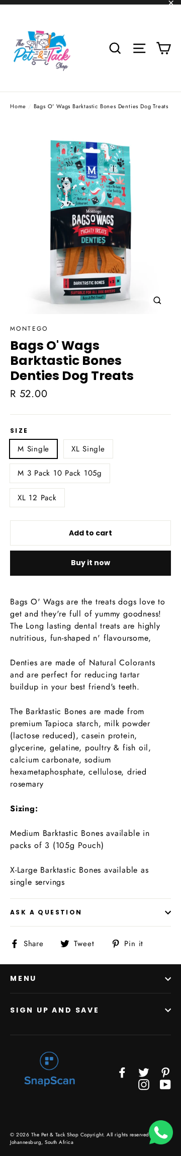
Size (19, 430)
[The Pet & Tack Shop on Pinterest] (165, 1072)
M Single (33, 448)
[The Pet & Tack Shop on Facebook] (122, 1072)
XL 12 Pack (37, 497)
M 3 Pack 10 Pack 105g (60, 473)
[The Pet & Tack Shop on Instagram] (143, 1084)
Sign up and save (55, 1010)
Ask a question (46, 912)
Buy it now (90, 563)
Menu (23, 978)
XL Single (88, 448)
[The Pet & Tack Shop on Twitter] (143, 1072)
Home (18, 106)
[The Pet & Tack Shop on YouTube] (165, 1084)
